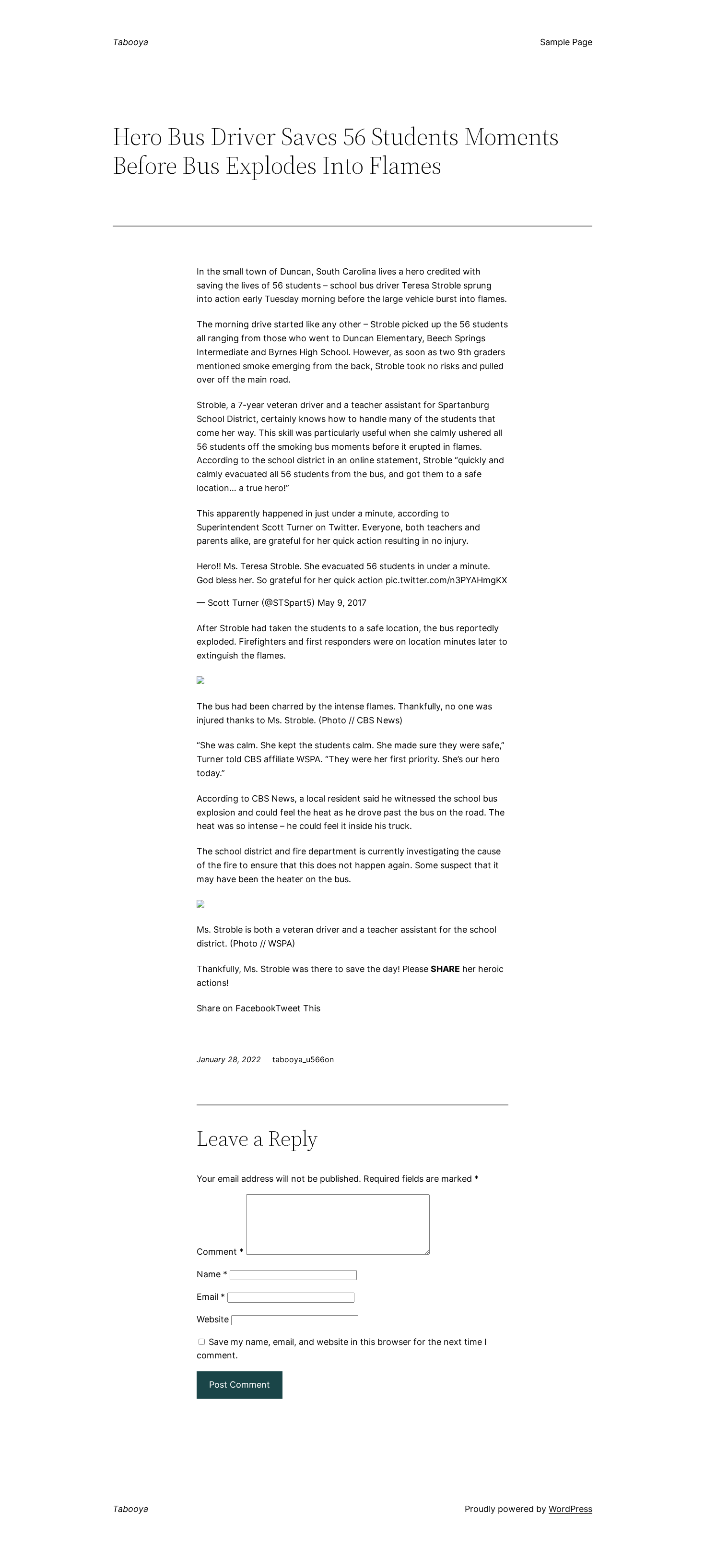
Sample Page (566, 42)
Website (213, 1319)
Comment (220, 1252)
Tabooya (130, 42)
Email (211, 1297)
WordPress (570, 1509)
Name (212, 1274)
